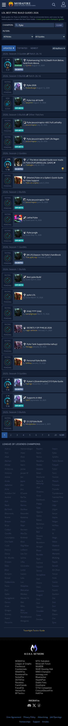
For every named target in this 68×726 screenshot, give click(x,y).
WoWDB (39, 666)
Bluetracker (41, 677)
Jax (22, 477)
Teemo (55, 477)
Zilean (55, 614)
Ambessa (9, 469)
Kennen (24, 529)
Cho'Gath (9, 541)
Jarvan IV (24, 473)
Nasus (39, 456)
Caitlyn (8, 529)
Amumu (8, 473)
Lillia (23, 562)
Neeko (39, 464)
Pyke (38, 507)
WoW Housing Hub (44, 669)
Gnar (7, 606)
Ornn (38, 495)
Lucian (23, 574)
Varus (54, 513)
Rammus (40, 523)
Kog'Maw (25, 545)
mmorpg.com (42, 674)
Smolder (40, 611)
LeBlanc (24, 549)
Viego (54, 537)
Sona (38, 615)
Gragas (8, 610)
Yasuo (55, 574)
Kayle (23, 521)
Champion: (8, 25)
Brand (7, 517)
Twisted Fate (57, 497)
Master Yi (25, 598)
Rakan (39, 520)
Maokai (24, 594)
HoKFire (39, 693)
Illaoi (23, 456)
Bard (7, 505)
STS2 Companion (44, 688)
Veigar (55, 521)
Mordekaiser (26, 616)
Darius (8, 549)
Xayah (55, 562)
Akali (7, 456)
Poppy (39, 503)
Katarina (24, 517)
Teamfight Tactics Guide (34, 630)
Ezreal (7, 578)
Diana (7, 553)
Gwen (7, 618)
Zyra (54, 622)
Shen (38, 587)
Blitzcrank (9, 513)
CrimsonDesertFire (44, 690)
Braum (8, 521)
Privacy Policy (29, 717)
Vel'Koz (55, 525)
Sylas (54, 453)
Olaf (38, 487)
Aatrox (8, 448)
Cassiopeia (9, 537)
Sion (38, 599)
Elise (7, 570)
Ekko (7, 565)
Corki (7, 545)
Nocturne (40, 477)
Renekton (40, 542)
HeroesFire (20, 690)
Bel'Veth (8, 509)
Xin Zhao (56, 570)
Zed (54, 602)
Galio (7, 594)
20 (56, 435)
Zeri (54, 606)
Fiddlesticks (10, 582)
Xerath (55, 565)
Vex (53, 529)
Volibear (55, 549)
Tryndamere (57, 493)
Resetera (19, 682)
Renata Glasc (39, 537)
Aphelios (8, 485)
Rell (38, 532)
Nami (38, 453)
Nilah (38, 473)
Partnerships (25, 721)
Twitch (55, 501)
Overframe (40, 685)
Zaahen (55, 594)
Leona (23, 557)
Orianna (39, 491)
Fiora (7, 586)
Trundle (55, 489)
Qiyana (39, 512)
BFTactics (20, 693)
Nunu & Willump (39, 482)
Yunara (55, 586)
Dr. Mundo (9, 557)
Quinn (39, 515)
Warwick (56, 553)
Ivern (23, 464)
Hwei (23, 453)
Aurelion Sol (10, 493)
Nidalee (39, 469)
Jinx (22, 489)
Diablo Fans (41, 682)
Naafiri (39, 448)
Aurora (8, 497)
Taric (54, 473)
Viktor (54, 541)
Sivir (38, 603)
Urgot (54, 509)
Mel (22, 602)
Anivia (7, 477)
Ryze (38, 558)
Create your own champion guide (50, 19)
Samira (39, 562)
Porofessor (20, 666)
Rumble (39, 554)
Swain (54, 448)
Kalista (23, 501)
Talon (54, 469)
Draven (8, 562)
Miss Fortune (24, 611)
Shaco (39, 582)
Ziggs (54, 610)
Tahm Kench (57, 461)
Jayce (23, 481)
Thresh (55, 481)
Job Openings (56, 717)
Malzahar (25, 590)
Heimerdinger (27, 448)
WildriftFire (20, 672)
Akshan (8, 461)
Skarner (39, 607)
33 (63, 435)
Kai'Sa (23, 497)
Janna (23, 469)
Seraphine (40, 574)
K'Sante (24, 493)
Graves (8, 614)
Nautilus (40, 461)
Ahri (6, 453)
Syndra (55, 456)
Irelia (23, 461)
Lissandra (25, 565)
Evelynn (8, 574)
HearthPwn (41, 680)
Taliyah (55, 464)
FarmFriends (21, 685)
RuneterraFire (21, 674)
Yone (54, 578)
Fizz (6, 590)
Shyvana (40, 591)
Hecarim (8, 622)
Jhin (22, 485)
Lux (22, 582)
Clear (59, 25)
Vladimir (55, 545)
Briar (7, 525)
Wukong (55, 557)
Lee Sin (24, 553)
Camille (8, 533)
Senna (39, 570)
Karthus (24, 509)
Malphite (24, 586)
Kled (22, 541)
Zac (53, 598)
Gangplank (9, 598)
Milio (23, 606)
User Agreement (13, 717)
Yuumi (55, 590)
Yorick (55, 582)
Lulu (22, 578)
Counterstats (21, 669)
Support (36, 721)
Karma (23, 505)
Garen (7, 602)
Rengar (39, 546)
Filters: (6, 31)
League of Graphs (23, 664)
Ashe (7, 489)
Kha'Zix (24, 533)
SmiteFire (19, 677)
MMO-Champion (43, 672)
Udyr (54, 505)
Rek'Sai (39, 528)
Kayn (23, 525)
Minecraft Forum (43, 664)
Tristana (55, 485)
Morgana (25, 621)
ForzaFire (19, 688)
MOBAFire (20, 661)
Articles (45, 721)
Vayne (55, 517)
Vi (53, 533)
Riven (38, 550)
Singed (39, 595)
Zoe (54, 618)
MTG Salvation (42, 661)
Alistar (7, 464)
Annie (7, 481)
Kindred (24, 537)
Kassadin (24, 513)
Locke (23, 570)
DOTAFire (19, 680)
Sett (38, 579)
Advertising (43, 717)
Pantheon (40, 499)
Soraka (39, 619)
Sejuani (39, 566)
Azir (6, 501)
